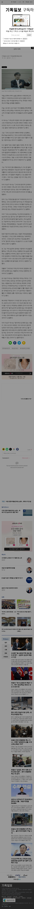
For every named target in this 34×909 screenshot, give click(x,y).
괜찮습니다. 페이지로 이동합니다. (11, 43)
